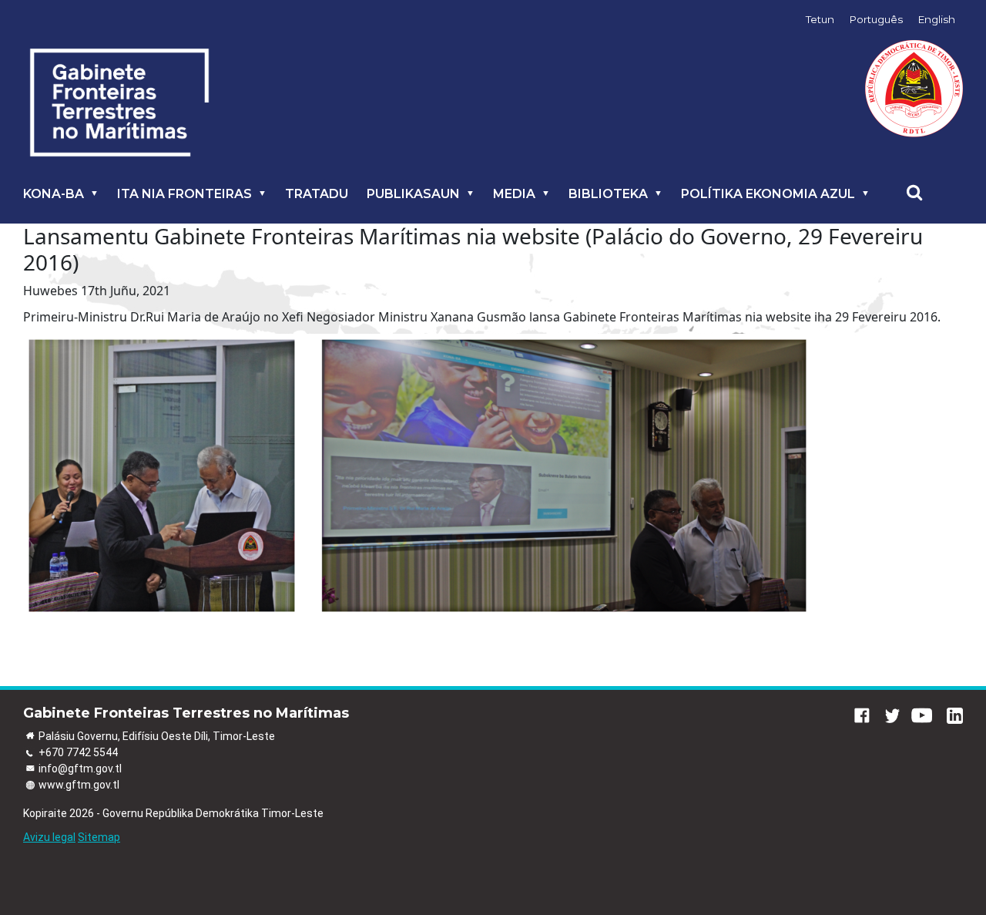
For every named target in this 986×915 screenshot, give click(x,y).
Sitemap (99, 837)
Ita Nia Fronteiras (184, 194)
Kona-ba (53, 194)
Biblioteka (608, 194)
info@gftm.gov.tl (80, 768)
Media (514, 194)
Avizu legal (49, 837)
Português (876, 19)
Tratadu (316, 194)
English (936, 19)
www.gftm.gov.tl (79, 785)
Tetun (820, 19)
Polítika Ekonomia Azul (768, 194)
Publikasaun (413, 194)
